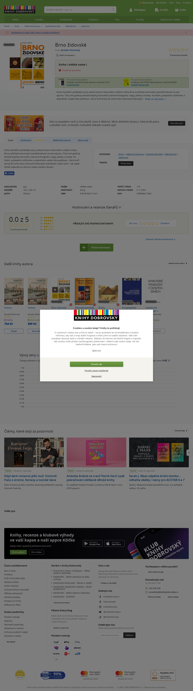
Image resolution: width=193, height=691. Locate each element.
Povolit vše (96, 364)
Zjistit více (96, 351)
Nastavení (97, 376)
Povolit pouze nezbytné (96, 370)
